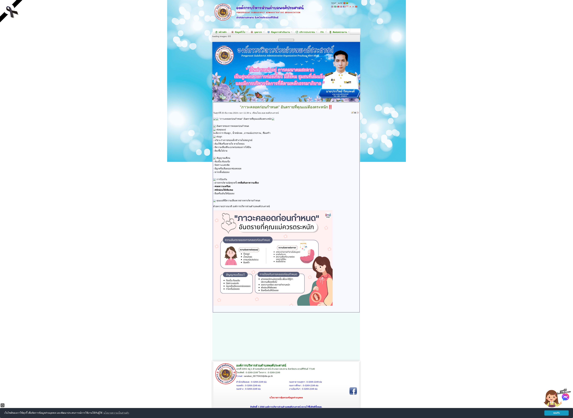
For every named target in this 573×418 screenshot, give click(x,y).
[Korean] (353, 6)
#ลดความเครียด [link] (223, 186)
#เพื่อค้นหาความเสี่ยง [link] (248, 182)
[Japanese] (350, 6)
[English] (341, 6)
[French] (344, 6)
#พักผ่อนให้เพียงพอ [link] (224, 189)
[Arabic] (335, 6)
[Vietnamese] (356, 6)
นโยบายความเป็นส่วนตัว (116, 413)
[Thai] (332, 6)
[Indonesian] (347, 6)
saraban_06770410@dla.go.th (258, 376)
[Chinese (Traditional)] (338, 6)
